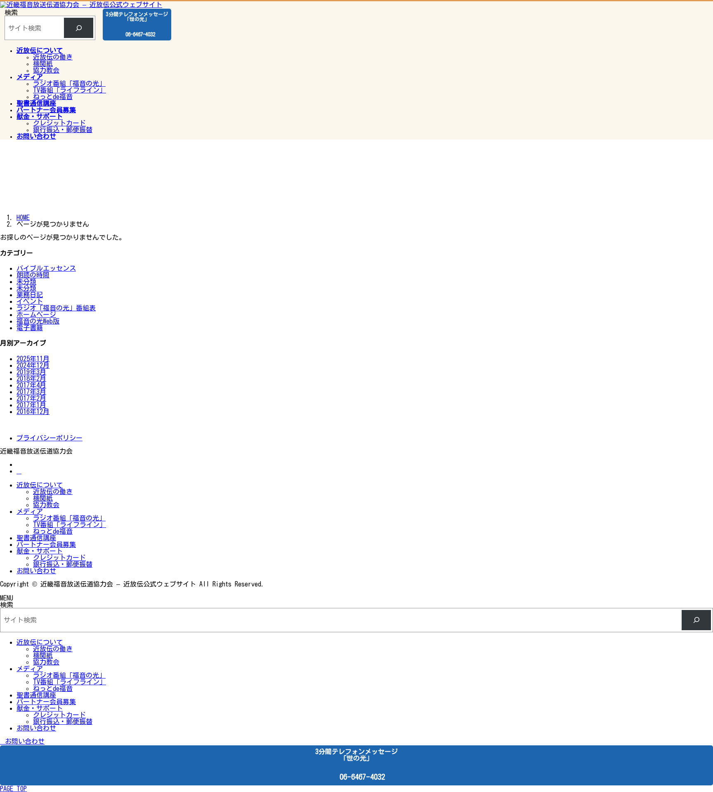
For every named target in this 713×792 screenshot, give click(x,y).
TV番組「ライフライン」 (69, 90)
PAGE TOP (13, 788)
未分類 (26, 281)
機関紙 (43, 63)
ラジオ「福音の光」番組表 (56, 308)
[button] (356, 741)
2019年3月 (31, 372)
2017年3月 (31, 391)
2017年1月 (31, 405)
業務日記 (30, 294)
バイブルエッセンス (46, 268)
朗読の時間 (33, 275)
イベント (30, 301)
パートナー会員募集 (46, 544)
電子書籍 (30, 327)
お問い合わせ (36, 570)
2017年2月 (31, 398)
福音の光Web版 (38, 321)
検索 (11, 12)
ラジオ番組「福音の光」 (69, 83)
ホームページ (36, 314)
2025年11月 (33, 358)
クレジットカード (59, 123)
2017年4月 (31, 385)
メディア (30, 511)
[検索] (78, 28)
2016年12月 (33, 411)
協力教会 (46, 70)
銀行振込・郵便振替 (62, 129)
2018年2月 (31, 378)
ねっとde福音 (53, 96)
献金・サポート (40, 551)
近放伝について (40, 485)
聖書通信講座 (36, 537)
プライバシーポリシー (50, 438)
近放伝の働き (53, 57)
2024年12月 (33, 365)
